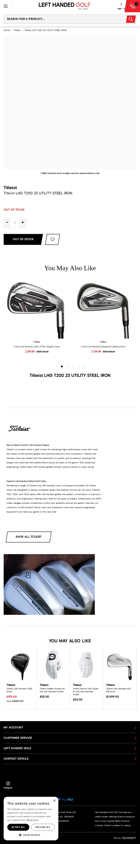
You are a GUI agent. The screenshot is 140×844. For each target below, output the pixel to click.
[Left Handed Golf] (65, 6)
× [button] (54, 800)
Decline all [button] (43, 827)
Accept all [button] (18, 827)
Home (7, 30)
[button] (31, 835)
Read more (32, 820)
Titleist (17, 30)
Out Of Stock (23, 239)
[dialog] (31, 818)
